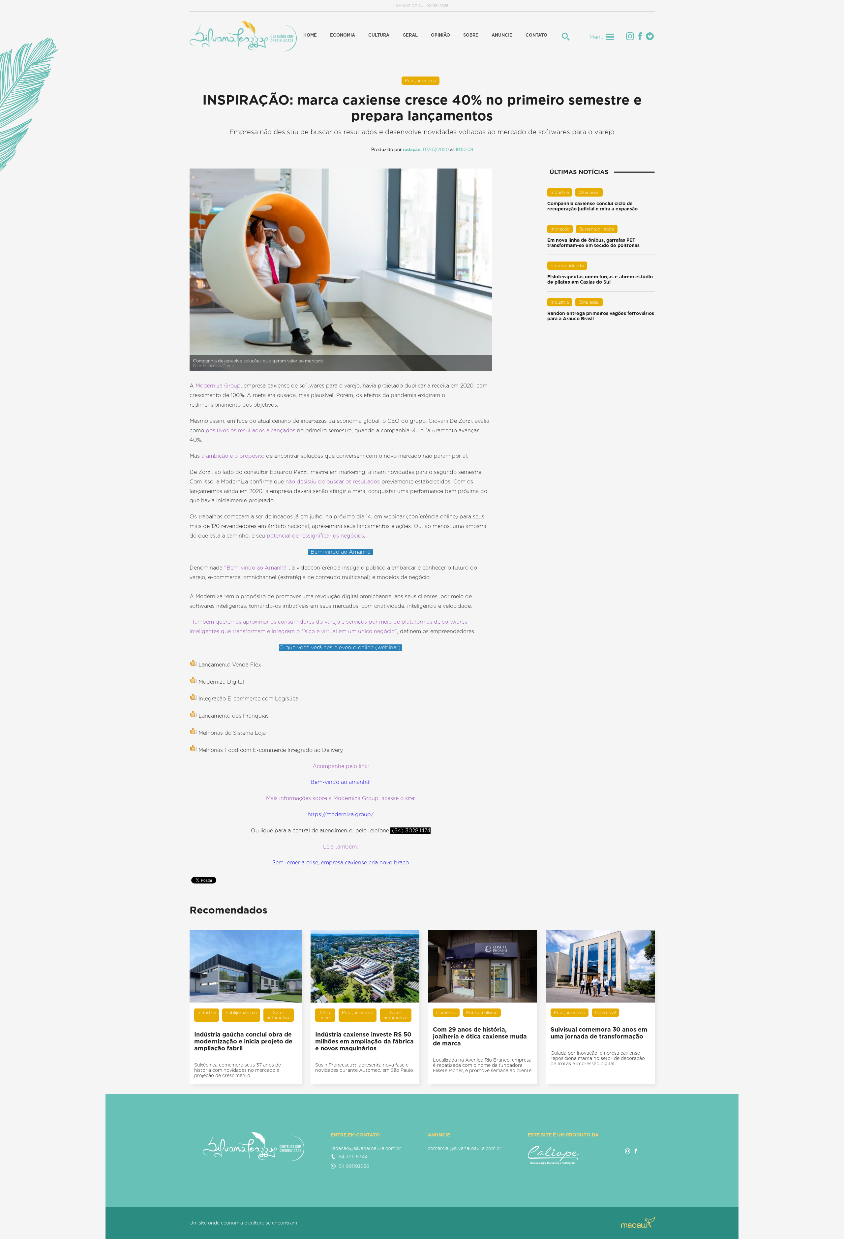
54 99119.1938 (354, 1166)
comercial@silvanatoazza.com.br (464, 1148)
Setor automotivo (278, 1015)
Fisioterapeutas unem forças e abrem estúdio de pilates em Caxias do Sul (600, 279)
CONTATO (536, 35)
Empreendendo (567, 265)
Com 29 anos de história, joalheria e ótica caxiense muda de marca (480, 1036)
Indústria (560, 192)
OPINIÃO (440, 35)
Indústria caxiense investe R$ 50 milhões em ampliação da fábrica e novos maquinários (364, 1041)
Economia (342, 35)
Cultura (378, 35)
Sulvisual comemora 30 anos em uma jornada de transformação (599, 1033)
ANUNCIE (502, 35)
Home (310, 35)
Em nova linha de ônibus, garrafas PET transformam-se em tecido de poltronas (593, 242)
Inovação (560, 229)
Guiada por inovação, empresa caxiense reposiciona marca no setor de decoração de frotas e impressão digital (598, 1058)
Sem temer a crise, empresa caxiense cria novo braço (340, 862)
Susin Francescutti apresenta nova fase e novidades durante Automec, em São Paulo (364, 1067)
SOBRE (470, 35)
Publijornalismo (420, 80)
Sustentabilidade (596, 229)
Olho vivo (325, 1015)
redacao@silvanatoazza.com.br (366, 1148)
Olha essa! (589, 192)
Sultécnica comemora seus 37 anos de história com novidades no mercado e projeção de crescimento (237, 1070)
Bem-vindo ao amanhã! (341, 782)
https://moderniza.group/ (341, 814)
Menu (596, 37)
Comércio (446, 1012)
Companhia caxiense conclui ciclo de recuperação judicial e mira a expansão (592, 206)
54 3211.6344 (353, 1156)
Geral (410, 35)
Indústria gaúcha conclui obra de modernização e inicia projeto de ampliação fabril (243, 1041)
